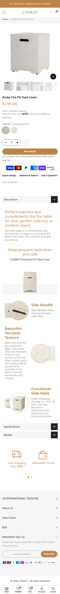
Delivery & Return (28, 175)
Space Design (9, 175)
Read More (11, 240)
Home (5, 19)
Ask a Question (49, 175)
